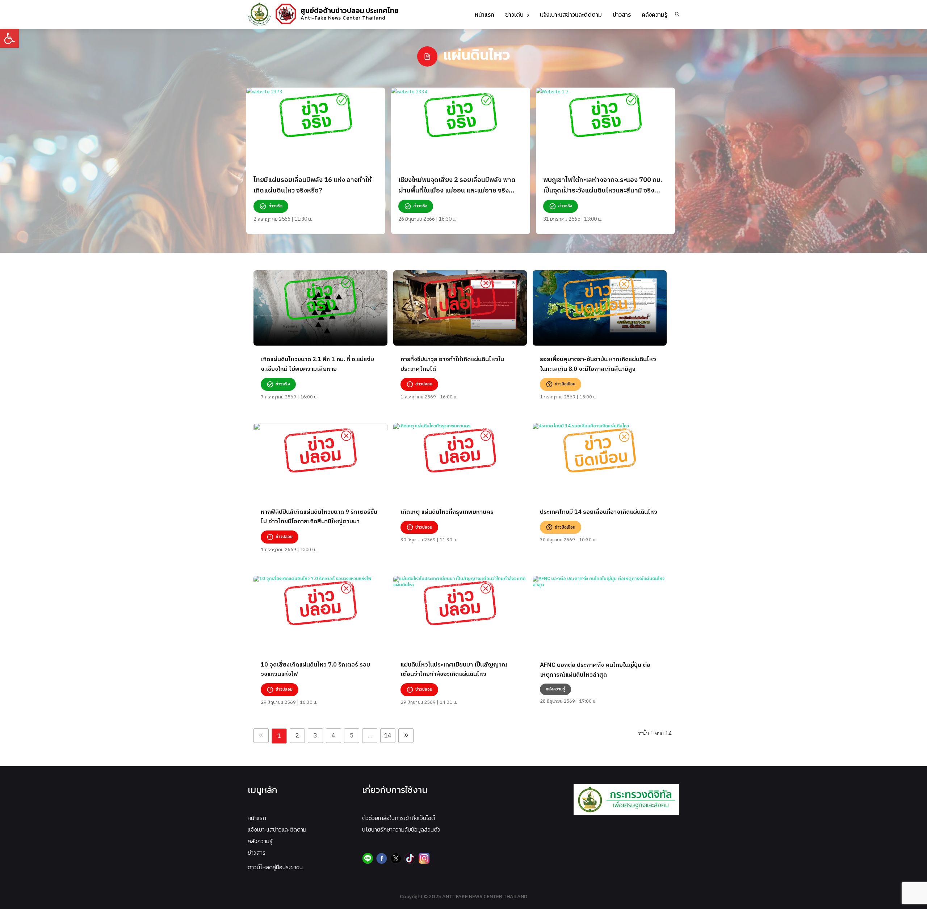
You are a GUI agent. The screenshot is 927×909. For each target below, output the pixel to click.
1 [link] (279, 736)
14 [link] (387, 736)
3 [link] (315, 736)
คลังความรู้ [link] (260, 841)
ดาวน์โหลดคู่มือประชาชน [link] (275, 867)
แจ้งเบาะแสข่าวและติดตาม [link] (277, 829)
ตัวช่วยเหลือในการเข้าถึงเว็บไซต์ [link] (398, 817)
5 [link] (351, 736)
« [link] (261, 736)
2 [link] (297, 736)
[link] (9, 38)
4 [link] (333, 736)
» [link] (406, 736)
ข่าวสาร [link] (256, 852)
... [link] (370, 736)
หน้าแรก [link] (257, 817)
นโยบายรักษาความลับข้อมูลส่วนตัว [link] (401, 829)
